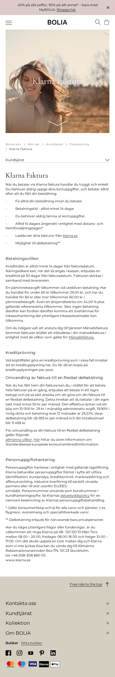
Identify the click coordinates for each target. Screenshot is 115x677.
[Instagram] (19, 653)
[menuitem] (9, 22)
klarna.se (70, 235)
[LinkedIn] (53, 653)
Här (37, 439)
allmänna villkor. (19, 439)
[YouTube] (30, 653)
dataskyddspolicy (75, 495)
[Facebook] (8, 653)
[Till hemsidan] (57, 22)
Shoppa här (66, 10)
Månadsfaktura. (81, 337)
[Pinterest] (42, 653)
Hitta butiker (31, 643)
